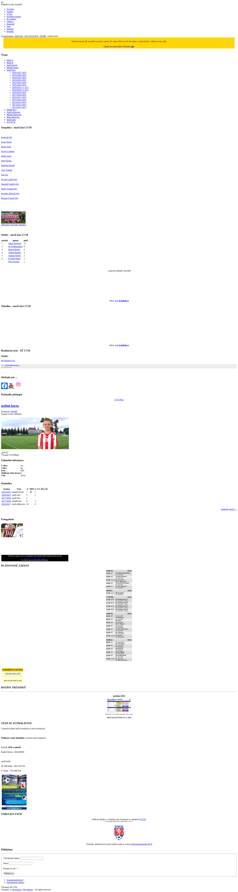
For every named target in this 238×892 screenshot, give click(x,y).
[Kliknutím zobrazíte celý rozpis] (119, 712)
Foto (9, 26)
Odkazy (10, 21)
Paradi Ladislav (8, 151)
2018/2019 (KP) (19, 92)
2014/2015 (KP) (19, 102)
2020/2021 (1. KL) (20, 87)
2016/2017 (6, 504)
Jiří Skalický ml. (8, 360)
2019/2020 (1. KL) (20, 90)
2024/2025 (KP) (19, 77)
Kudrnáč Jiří (6, 137)
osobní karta (10, 405)
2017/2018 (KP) (31, 36)
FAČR (143, 819)
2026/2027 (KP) (19, 72)
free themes (28, 889)
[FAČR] (119, 840)
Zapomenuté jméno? (15, 882)
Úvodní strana (7, 36)
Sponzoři (10, 24)
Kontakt (10, 31)
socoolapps (16, 889)
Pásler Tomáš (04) (9, 189)
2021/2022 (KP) (19, 85)
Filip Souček (13, 261)
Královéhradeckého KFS (141, 844)
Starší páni (11, 119)
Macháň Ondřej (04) (10, 184)
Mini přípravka (13, 117)
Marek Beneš (14, 249)
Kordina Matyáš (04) (10, 193)
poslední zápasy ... (229, 509)
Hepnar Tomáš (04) (9, 198)
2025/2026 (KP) (19, 75)
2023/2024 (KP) (19, 80)
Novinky (10, 9)
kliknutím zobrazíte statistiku (13, 225)
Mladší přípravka (14, 115)
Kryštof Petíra (14, 258)
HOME (43, 36)
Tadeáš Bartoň (14, 252)
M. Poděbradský (15, 246)
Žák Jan (4, 175)
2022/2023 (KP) (19, 82)
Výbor (9, 14)
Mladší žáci (12, 110)
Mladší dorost (12, 67)
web (122, 301)
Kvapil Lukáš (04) (9, 179)
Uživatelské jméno (11, 858)
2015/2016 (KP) (19, 100)
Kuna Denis (6, 142)
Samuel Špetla (14, 255)
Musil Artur (6, 147)
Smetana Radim (8, 165)
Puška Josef (6, 156)
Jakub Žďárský (14, 243)
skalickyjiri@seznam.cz (12, 365)
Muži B (10, 63)
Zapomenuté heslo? (15, 880)
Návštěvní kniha (14, 16)
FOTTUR (11, 122)
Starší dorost (12, 65)
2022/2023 (6, 492)
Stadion (10, 11)
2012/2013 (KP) (19, 107)
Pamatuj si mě (9, 868)
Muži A (10, 60)
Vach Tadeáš (6, 170)
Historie (10, 29)
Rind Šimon (6, 161)
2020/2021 (6, 495)
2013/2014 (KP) (19, 105)
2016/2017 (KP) (19, 97)
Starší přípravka (13, 112)
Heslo (5, 863)
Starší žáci (18, 36)
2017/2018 (6, 498)
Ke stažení (11, 19)
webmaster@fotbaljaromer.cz (35, 558)
